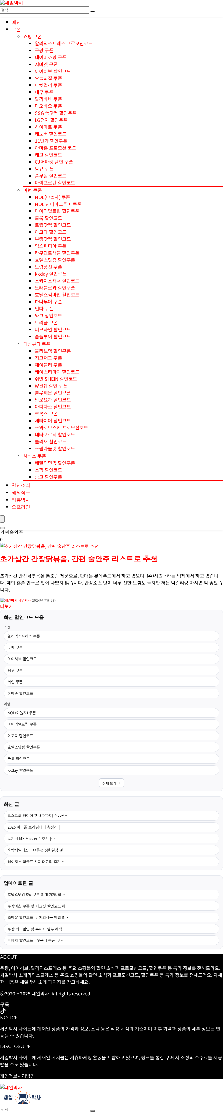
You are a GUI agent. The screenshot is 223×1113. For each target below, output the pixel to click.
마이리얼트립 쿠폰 (22, 724)
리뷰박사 (21, 500)
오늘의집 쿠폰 (48, 78)
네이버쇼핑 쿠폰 (50, 57)
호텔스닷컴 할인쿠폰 (55, 259)
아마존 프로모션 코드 (55, 147)
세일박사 (24, 600)
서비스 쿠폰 (34, 455)
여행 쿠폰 (32, 190)
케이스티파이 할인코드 (57, 371)
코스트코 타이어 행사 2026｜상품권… (38, 815)
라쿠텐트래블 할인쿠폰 (57, 252)
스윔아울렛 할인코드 (55, 448)
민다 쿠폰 (44, 308)
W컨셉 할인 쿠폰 (51, 385)
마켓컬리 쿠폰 (48, 85)
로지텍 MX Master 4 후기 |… (31, 838)
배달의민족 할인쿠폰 (55, 462)
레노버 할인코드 (50, 133)
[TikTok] (3, 1011)
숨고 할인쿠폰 (48, 476)
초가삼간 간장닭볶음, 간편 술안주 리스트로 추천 (78, 558)
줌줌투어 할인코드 (53, 336)
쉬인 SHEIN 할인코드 (56, 378)
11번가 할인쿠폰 (51, 140)
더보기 (6, 606)
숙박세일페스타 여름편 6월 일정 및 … (38, 850)
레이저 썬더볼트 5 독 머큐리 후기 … (37, 861)
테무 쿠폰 (44, 91)
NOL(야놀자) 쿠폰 (52, 197)
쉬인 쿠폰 (15, 681)
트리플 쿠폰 (46, 322)
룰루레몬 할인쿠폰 (53, 392)
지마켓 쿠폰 (46, 64)
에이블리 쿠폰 (48, 364)
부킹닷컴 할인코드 (53, 238)
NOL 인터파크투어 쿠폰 (58, 203)
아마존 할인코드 (20, 693)
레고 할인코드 (48, 154)
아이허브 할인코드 (53, 71)
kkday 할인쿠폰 (50, 273)
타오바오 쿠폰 (48, 105)
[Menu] (2, 519)
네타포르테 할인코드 (55, 434)
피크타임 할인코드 (53, 329)
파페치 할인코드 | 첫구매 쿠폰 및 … (36, 940)
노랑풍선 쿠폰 (48, 266)
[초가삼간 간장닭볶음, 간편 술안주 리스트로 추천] (49, 546)
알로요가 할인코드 (53, 399)
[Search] (2, 528)
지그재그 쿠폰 (48, 357)
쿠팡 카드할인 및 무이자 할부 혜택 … (37, 929)
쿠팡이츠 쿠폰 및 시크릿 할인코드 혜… (38, 906)
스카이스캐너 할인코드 (57, 280)
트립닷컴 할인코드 (53, 224)
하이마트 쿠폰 (48, 126)
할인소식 (21, 485)
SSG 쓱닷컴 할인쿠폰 (56, 112)
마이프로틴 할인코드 (55, 182)
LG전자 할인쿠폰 (51, 119)
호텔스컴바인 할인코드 (57, 294)
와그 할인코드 (48, 315)
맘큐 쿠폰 (44, 168)
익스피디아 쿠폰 (50, 245)
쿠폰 (16, 29)
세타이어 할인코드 (53, 420)
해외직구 (21, 492)
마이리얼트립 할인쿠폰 (57, 210)
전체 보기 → (111, 782)
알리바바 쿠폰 (48, 98)
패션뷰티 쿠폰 (37, 343)
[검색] (92, 11)
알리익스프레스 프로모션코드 (64, 43)
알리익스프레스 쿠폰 (24, 636)
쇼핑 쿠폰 (32, 36)
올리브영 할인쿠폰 (53, 350)
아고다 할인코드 (50, 231)
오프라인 (21, 507)
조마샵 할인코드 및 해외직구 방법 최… (38, 917)
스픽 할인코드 (48, 469)
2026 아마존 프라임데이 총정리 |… (36, 827)
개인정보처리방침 (17, 1075)
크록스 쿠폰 (46, 413)
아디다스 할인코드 (53, 406)
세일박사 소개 (33, 981)
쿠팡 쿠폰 (44, 50)
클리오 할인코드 (50, 441)
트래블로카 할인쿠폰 (55, 287)
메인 (16, 22)
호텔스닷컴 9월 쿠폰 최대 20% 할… (36, 894)
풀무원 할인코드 (50, 175)
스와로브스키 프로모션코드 (61, 427)
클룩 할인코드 (48, 217)
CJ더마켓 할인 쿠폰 (54, 161)
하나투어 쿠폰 (48, 301)
